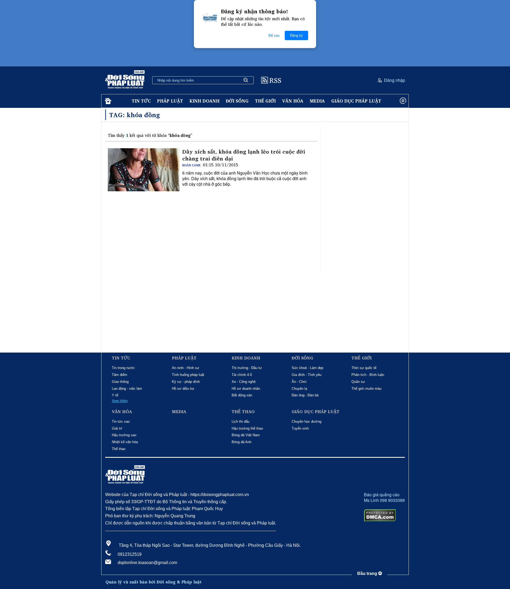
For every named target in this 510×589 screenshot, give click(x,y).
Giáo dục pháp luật (356, 100)
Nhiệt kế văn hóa (125, 442)
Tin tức (141, 100)
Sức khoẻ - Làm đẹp (307, 368)
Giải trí (117, 428)
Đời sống (237, 100)
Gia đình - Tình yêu (306, 375)
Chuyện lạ (299, 389)
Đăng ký (296, 35)
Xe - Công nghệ (244, 382)
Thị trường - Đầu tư (247, 368)
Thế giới (265, 100)
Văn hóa (292, 100)
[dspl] (107, 101)
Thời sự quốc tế (363, 368)
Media (317, 100)
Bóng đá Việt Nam (246, 435)
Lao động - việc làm (127, 389)
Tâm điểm (119, 375)
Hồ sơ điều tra (183, 389)
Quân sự (358, 382)
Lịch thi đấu (240, 421)
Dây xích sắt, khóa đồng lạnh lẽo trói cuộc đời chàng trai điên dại (243, 155)
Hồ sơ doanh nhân (246, 389)
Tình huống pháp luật (188, 375)
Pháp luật (170, 100)
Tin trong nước (123, 368)
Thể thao (118, 449)
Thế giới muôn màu (366, 389)
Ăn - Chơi (299, 382)
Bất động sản (242, 395)
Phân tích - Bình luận (367, 375)
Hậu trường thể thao (247, 428)
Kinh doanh (204, 100)
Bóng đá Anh (241, 442)
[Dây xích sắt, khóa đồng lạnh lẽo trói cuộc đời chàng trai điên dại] (144, 169)
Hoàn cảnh (191, 165)
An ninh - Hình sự (185, 368)
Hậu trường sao (124, 435)
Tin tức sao (121, 421)
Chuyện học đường (306, 421)
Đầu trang (367, 573)
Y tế (115, 395)
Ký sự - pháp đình (186, 382)
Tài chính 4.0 (242, 375)
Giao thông (120, 382)
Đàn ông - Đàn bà (305, 395)
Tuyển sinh (300, 428)
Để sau (274, 35)
